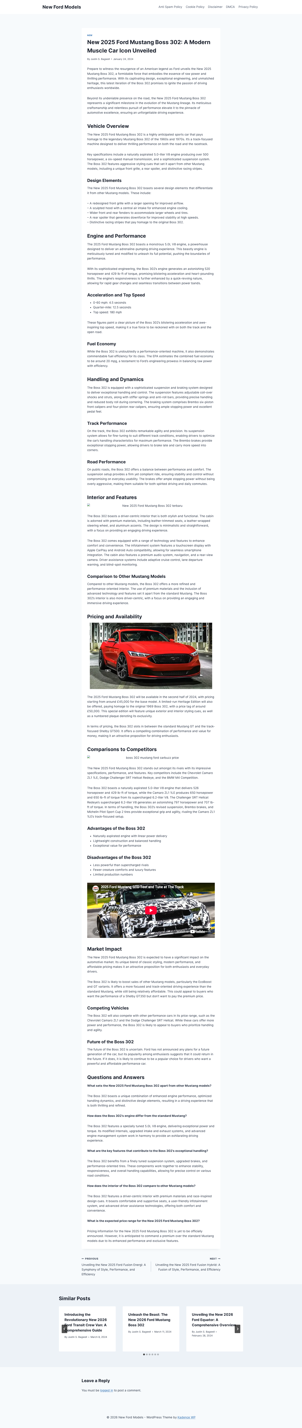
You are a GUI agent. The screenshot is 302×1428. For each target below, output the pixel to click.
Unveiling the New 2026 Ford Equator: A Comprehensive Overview (214, 1319)
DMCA (230, 7)
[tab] (144, 1354)
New (89, 35)
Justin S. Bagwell (100, 59)
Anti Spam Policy (170, 7)
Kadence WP (187, 1417)
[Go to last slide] (64, 1329)
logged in (106, 1390)
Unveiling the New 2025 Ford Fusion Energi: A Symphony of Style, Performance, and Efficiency (114, 1266)
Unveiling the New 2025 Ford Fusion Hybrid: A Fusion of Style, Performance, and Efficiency (187, 1264)
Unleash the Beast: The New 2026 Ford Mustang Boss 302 (149, 1319)
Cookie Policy (195, 7)
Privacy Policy (248, 7)
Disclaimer (215, 7)
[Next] (237, 1329)
